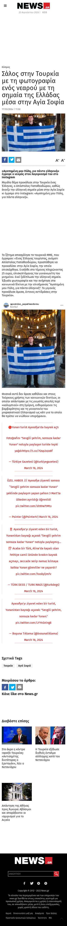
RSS (50, 918)
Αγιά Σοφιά (24, 665)
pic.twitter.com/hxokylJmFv (33, 574)
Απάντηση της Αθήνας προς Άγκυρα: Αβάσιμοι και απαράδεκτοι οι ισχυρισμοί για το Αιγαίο (16, 813)
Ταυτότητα (42, 918)
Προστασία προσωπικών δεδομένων (21, 918)
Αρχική (8, 913)
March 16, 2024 (33, 468)
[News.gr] (33, 6)
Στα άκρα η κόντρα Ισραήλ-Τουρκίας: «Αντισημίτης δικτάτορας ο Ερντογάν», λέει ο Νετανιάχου (13, 758)
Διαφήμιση (39, 913)
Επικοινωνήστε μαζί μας (23, 913)
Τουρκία (8, 665)
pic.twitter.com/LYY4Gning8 (33, 622)
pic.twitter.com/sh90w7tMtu (34, 506)
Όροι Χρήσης (51, 913)
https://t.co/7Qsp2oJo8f (37, 451)
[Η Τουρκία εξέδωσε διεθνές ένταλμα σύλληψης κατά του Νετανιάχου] (50, 735)
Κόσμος (6, 67)
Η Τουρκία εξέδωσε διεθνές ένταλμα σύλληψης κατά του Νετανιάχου (47, 755)
